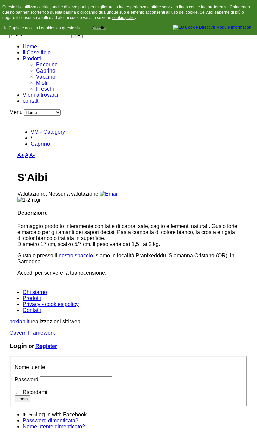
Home (30, 46)
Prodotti (32, 58)
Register (46, 346)
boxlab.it (19, 321)
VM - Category (48, 132)
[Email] (109, 194)
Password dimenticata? (50, 420)
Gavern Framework (32, 333)
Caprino (45, 71)
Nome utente (30, 367)
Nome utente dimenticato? (54, 426)
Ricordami (35, 392)
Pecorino (47, 64)
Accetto (98, 28)
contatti (31, 101)
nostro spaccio (76, 255)
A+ (20, 155)
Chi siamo (35, 292)
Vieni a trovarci (40, 95)
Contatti (32, 310)
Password (26, 379)
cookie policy (124, 17)
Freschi (45, 89)
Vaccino (45, 77)
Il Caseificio (37, 52)
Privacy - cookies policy (51, 304)
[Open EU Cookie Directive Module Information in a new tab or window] (212, 26)
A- (32, 155)
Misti (41, 83)
